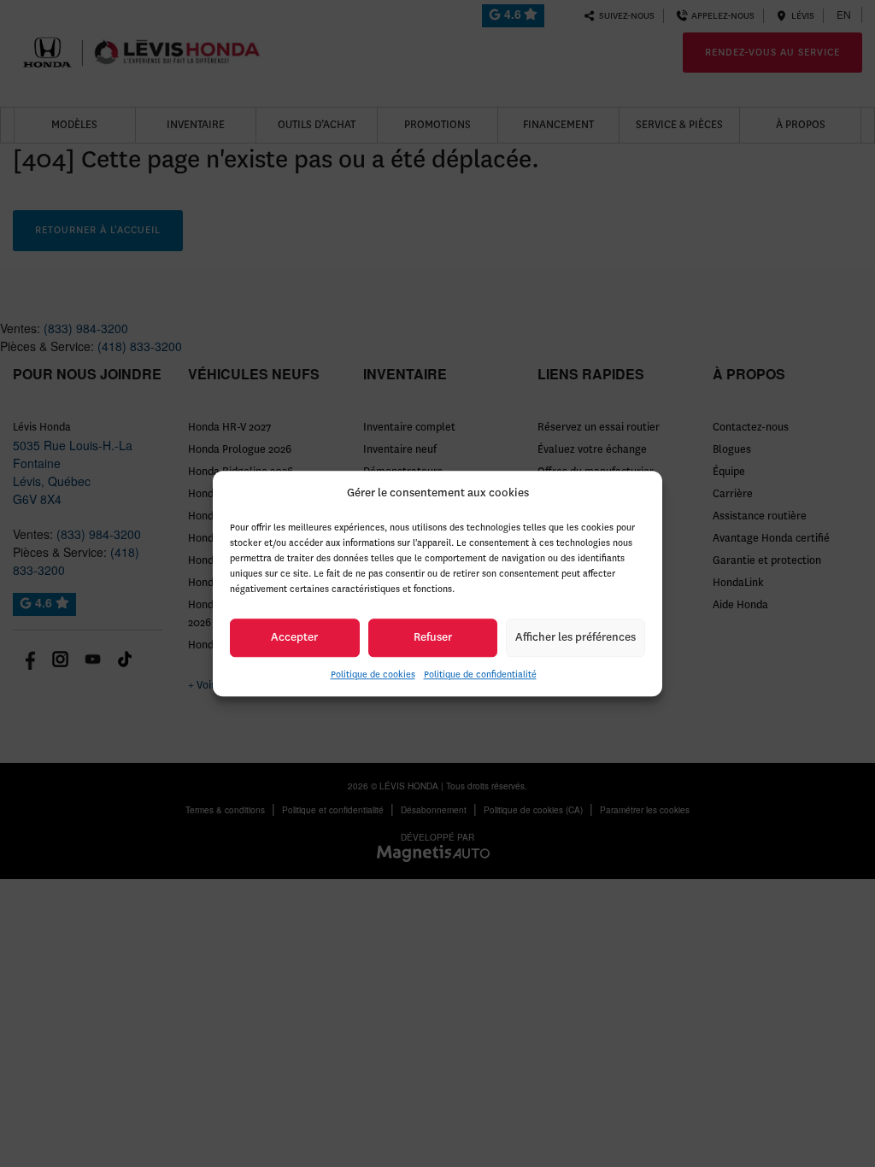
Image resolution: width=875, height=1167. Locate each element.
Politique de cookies (373, 674)
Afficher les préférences (575, 637)
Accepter (294, 637)
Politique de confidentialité (480, 674)
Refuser (433, 637)
